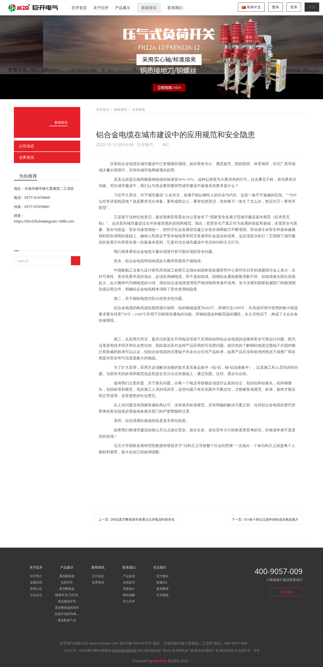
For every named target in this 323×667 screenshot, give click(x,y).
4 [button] (164, 91)
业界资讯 (26, 157)
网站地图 (129, 595)
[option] (161, 57)
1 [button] (146, 91)
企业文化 (36, 595)
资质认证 (36, 588)
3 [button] (158, 91)
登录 (293, 7)
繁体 (275, 7)
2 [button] (152, 91)
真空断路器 (66, 588)
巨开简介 (36, 576)
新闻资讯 (148, 7)
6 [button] (176, 91)
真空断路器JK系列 (67, 607)
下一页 (265, 519)
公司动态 (26, 145)
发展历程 (36, 582)
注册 (311, 7)
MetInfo (160, 661)
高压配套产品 (67, 620)
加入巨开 (129, 601)
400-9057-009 (279, 571)
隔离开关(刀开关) (66, 595)
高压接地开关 (67, 601)
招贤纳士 (129, 588)
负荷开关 (67, 582)
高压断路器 (66, 576)
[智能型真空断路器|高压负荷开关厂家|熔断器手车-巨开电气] (33, 8)
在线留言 (129, 582)
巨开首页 (79, 7)
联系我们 (175, 7)
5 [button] (170, 91)
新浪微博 (162, 588)
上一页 (136, 519)
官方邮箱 (162, 595)
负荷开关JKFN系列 (67, 614)
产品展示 (122, 7)
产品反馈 (129, 576)
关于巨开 (101, 7)
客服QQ (161, 582)
